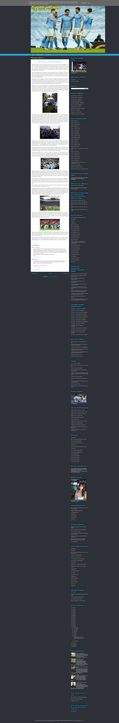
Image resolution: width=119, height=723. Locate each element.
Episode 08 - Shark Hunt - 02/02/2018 (78, 323)
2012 (73, 624)
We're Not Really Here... (80, 653)
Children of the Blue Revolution (76, 376)
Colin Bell (72, 221)
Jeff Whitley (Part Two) (75, 237)
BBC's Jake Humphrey (75, 228)
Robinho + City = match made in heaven (78, 564)
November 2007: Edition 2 (75, 459)
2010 (73, 643)
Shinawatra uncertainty (75, 570)
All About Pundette (40, 54)
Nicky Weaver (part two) (75, 247)
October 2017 (73, 437)
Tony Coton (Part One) (75, 258)
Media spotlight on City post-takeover (77, 558)
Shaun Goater (73, 548)
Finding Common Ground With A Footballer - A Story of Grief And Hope (79, 345)
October (74, 629)
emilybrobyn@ (74, 471)
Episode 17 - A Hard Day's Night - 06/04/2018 (79, 316)
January (74, 641)
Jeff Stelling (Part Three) (75, 234)
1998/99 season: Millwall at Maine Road (78, 424)
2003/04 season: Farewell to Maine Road (78, 413)
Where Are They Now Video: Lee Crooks (78, 200)
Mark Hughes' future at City (76, 556)
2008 (73, 646)
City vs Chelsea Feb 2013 (75, 531)
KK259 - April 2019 (74, 141)
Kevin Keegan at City (75, 419)
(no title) (77, 674)
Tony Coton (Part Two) (75, 259)
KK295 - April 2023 (74, 120)
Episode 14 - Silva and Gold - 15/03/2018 (78, 317)
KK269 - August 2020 (75, 131)
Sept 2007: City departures (76, 165)
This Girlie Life (73, 711)
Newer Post (34, 273)
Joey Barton (73, 585)
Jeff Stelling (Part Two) (75, 232)
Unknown (35, 247)
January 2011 (73, 448)
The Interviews (48, 54)
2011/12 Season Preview (75, 383)
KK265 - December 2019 (75, 135)
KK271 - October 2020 (75, 130)
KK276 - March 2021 (74, 126)
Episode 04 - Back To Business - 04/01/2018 (79, 328)
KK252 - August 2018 (75, 146)
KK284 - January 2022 (75, 122)
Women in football (74, 581)
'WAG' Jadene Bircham (75, 226)
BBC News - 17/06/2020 (75, 110)
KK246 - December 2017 (75, 156)
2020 (73, 612)
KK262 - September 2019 (75, 137)
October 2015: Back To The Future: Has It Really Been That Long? (78, 163)
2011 (73, 626)
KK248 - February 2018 (75, 153)
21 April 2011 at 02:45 (37, 257)
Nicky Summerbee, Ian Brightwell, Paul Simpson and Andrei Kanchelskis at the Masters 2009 (78, 242)
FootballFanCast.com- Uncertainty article (80, 660)
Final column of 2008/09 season (77, 452)
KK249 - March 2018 (74, 151)
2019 (73, 613)
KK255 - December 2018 (75, 144)
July (74, 632)
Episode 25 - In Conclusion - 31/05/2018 (78, 308)
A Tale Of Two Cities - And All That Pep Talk (79, 273)
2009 (73, 644)
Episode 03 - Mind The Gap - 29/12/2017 (78, 329)
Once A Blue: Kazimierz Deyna (76, 368)
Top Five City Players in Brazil (76, 598)
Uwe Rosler (73, 261)
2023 (73, 607)
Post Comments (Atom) (52, 276)
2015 (73, 620)
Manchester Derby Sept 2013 (76, 441)
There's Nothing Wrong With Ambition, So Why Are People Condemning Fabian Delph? (79, 299)
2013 (73, 623)
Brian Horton (73, 219)
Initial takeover (73, 568)
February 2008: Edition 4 (75, 455)
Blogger (82, 720)
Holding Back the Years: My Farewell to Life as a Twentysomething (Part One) (79, 352)
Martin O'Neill (73, 514)
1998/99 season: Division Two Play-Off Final (79, 421)
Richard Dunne (73, 579)
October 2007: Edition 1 (75, 461)
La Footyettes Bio (74, 541)
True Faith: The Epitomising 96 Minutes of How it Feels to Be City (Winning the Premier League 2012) (79, 373)
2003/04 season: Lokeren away (76, 415)
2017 (73, 617)
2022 (73, 609)
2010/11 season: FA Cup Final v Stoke (78, 410)
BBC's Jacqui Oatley (75, 224)
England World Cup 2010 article (76, 510)
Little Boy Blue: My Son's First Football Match (79, 347)
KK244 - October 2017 (75, 160)
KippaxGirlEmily (45, 6)
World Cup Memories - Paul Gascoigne (78, 600)
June (74, 634)
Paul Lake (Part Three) (75, 254)
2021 (73, 610)
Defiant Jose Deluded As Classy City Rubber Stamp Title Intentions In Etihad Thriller (79, 291)
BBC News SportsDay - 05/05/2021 (77, 102)
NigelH (34, 259)
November (75, 627)
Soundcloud (73, 79)
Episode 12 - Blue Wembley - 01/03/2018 (78, 319)
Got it (89, 2)
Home (33, 54)
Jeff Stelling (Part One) (75, 230)
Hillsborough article (74, 512)
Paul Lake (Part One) (75, 250)
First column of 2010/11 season (76, 450)
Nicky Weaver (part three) (75, 248)
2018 (73, 615)
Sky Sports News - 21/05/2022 (76, 97)
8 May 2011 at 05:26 (37, 266)
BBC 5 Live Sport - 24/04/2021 (76, 104)
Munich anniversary (74, 578)
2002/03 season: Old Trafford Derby (77, 417)
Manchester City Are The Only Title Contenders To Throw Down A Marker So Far (79, 294)
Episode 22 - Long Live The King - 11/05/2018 (79, 312)
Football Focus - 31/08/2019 (76, 112)
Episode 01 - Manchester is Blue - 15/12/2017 (79, 334)
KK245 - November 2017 (75, 158)
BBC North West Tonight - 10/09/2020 (78, 108)
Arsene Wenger (74, 516)
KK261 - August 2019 (75, 139)
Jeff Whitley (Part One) (75, 235)
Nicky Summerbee (74, 239)
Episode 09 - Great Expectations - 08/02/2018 (79, 321)
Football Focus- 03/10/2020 (76, 106)
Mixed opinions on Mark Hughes (77, 560)
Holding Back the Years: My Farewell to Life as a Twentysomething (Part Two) (79, 349)
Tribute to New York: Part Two (76, 354)
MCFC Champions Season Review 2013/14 (79, 439)
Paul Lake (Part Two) (75, 252)
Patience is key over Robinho (76, 555)
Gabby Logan (73, 576)
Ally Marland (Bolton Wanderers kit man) (78, 217)
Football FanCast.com (75, 700)
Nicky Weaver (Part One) (75, 245)
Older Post (65, 273)
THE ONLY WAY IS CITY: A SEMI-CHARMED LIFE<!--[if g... (78, 638)
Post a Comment (36, 269)
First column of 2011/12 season (76, 442)
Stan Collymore (74, 256)
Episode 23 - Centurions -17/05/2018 (77, 310)
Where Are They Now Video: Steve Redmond (79, 202)
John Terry (73, 519)
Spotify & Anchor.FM (75, 81)
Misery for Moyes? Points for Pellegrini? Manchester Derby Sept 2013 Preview (78, 539)
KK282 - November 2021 (75, 124)
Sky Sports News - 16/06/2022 (76, 95)
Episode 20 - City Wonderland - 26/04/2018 (78, 314)
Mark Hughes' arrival (74, 574)
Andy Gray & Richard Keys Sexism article (78, 446)
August (74, 631)
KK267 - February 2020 (75, 133)
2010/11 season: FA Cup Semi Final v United (79, 411)
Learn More (83, 2)
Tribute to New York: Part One (76, 356)
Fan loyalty (73, 572)
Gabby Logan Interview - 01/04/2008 (77, 113)
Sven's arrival (73, 583)
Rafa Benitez (73, 517)
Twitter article (73, 444)
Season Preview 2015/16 (75, 363)
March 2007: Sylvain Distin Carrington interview (79, 168)
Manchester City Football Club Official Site (78, 697)
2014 (73, 621)
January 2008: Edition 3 (75, 457)
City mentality (73, 562)
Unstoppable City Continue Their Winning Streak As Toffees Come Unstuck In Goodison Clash (79, 287)
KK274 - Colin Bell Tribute (75, 128)
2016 (73, 618)
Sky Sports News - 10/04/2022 (76, 99)
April (74, 635)
